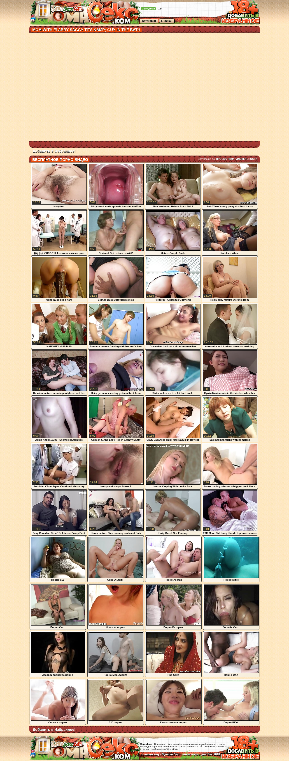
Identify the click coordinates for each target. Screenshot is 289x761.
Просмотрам (225, 159)
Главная (166, 20)
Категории (149, 21)
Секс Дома (148, 8)
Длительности (246, 159)
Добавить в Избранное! (54, 151)
